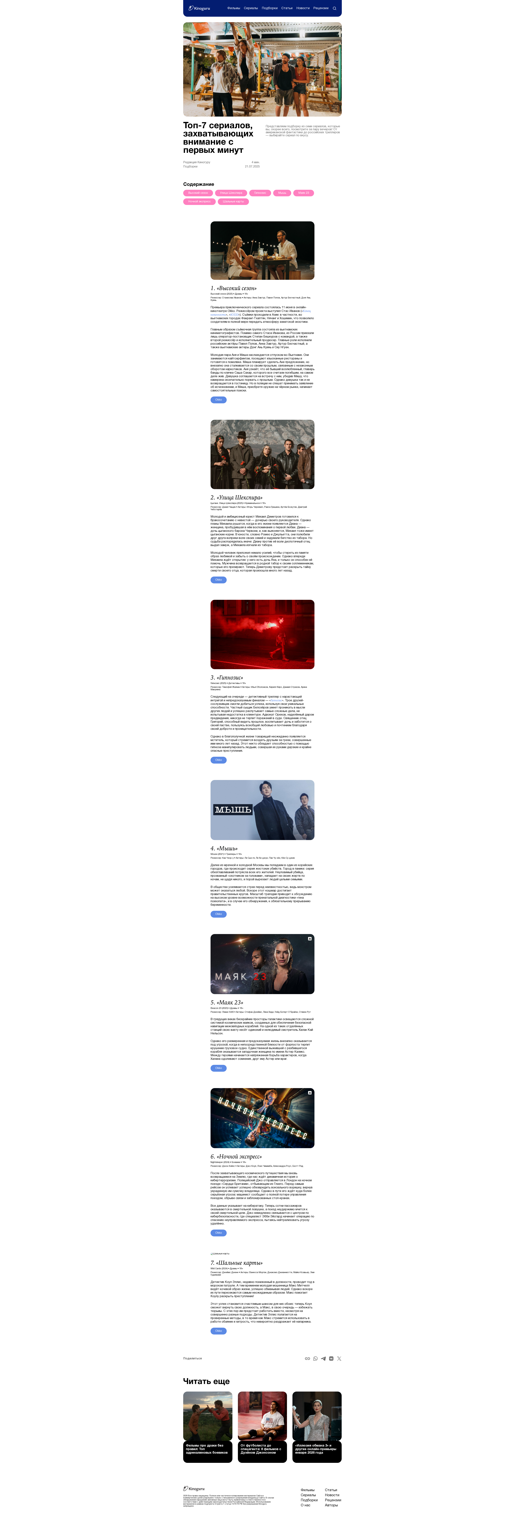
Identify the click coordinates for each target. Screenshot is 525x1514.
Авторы (331, 1505)
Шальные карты (233, 201)
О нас (305, 1505)
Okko (218, 400)
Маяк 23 (303, 193)
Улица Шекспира (231, 193)
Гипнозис (260, 193)
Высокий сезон (198, 193)
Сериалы (251, 8)
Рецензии (321, 8)
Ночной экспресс (199, 201)
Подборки (270, 8)
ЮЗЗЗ (234, 315)
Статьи (287, 8)
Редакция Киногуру (196, 162)
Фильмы (233, 8)
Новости (303, 8)
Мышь (282, 193)
